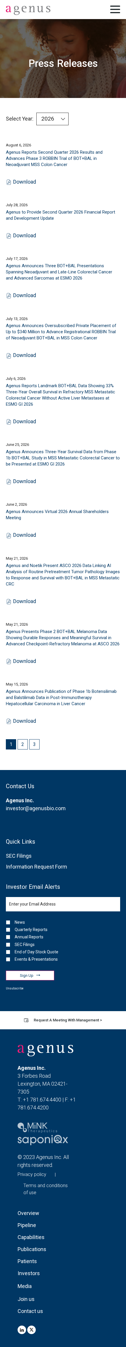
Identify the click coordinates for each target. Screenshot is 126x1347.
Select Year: (19, 118)
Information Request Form (36, 867)
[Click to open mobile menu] (115, 10)
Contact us (30, 1311)
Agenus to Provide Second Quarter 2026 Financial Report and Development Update (60, 215)
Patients (27, 1261)
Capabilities (31, 1237)
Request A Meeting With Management (68, 1020)
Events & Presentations (36, 959)
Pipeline (27, 1225)
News (20, 922)
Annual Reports (29, 937)
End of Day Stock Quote (36, 952)
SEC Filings (19, 856)
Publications (31, 1249)
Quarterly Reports (31, 930)
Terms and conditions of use (45, 1189)
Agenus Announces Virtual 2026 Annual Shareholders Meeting (57, 514)
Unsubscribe (14, 988)
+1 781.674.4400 (42, 1099)
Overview (28, 1213)
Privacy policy (32, 1174)
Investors (29, 1273)
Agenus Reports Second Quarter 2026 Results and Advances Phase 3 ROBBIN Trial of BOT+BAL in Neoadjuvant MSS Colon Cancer (54, 158)
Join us (26, 1299)
